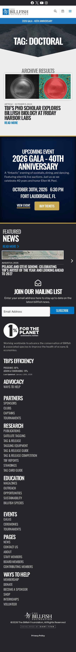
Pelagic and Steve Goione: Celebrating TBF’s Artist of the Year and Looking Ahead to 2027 (32, 270)
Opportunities (13, 493)
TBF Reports (11, 460)
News (7, 542)
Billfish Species (14, 502)
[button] (72, 261)
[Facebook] (32, 3)
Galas (7, 519)
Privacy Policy (38, 635)
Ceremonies (11, 524)
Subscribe (62, 310)
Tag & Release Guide (16, 450)
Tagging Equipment (16, 445)
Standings (10, 465)
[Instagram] (46, 3)
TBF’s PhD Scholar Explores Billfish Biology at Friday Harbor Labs (32, 112)
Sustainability (13, 498)
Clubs (7, 408)
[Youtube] (42, 3)
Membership (11, 579)
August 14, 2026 (10, 263)
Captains (9, 413)
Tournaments (12, 418)
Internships (11, 599)
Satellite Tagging (14, 435)
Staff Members (13, 556)
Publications (12, 430)
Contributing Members (18, 566)
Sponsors (10, 403)
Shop (7, 594)
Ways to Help (12, 386)
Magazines (10, 483)
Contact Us (11, 547)
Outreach (10, 488)
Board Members (14, 561)
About (7, 551)
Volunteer (10, 604)
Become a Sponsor (15, 589)
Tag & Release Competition (20, 455)
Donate (8, 584)
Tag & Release (12, 440)
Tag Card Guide (13, 470)
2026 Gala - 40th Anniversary (37, 21)
